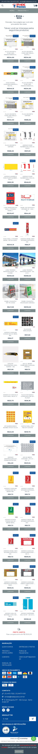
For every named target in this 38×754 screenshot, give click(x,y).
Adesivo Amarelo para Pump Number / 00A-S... (10, 178)
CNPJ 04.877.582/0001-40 (27, 658)
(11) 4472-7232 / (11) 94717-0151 (15, 694)
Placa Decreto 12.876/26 (27, 114)
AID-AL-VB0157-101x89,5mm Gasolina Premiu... (27, 365)
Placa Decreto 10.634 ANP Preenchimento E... (10, 53)
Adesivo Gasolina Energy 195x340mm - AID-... (27, 583)
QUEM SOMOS (7, 647)
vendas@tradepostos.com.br (14, 697)
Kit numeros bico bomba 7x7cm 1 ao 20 (10, 426)
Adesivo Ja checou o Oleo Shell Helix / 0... (10, 395)
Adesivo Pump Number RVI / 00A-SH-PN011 (27, 178)
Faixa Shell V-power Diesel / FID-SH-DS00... (10, 239)
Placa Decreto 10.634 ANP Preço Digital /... (27, 53)
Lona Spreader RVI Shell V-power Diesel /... (10, 209)
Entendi (19, 751)
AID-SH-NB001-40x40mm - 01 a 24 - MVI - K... (27, 458)
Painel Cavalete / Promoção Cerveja (27, 302)
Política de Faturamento (23, 652)
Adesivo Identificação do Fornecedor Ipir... (10, 458)
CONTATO (5, 657)
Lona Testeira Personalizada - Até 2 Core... (10, 271)
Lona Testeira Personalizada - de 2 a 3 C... (27, 271)
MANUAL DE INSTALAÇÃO (7, 664)
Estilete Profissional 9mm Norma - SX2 (10, 365)
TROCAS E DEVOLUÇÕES (7, 652)
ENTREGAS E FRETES (27, 647)
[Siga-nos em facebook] (8, 710)
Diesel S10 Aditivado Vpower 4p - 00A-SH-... (27, 209)
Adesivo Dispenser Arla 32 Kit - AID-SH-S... (27, 614)
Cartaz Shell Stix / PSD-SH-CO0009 (27, 426)
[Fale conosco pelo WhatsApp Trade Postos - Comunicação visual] (33, 738)
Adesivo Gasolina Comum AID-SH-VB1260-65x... (10, 490)
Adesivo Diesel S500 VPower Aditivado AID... (27, 240)
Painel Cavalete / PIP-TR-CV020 (10, 302)
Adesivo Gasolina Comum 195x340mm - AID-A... (27, 552)
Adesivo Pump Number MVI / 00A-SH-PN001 (27, 146)
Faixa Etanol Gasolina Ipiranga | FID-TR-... (10, 84)
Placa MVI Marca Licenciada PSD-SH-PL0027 (27, 396)
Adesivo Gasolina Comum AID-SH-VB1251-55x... (10, 334)
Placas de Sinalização (27, 329)
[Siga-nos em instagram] (3, 710)
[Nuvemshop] (19, 739)
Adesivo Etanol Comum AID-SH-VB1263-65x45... (10, 521)
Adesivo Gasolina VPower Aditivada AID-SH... (27, 490)
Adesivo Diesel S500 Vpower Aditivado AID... (10, 552)
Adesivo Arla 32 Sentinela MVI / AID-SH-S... (10, 615)
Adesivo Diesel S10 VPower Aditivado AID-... (27, 521)
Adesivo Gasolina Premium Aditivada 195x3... (10, 583)
